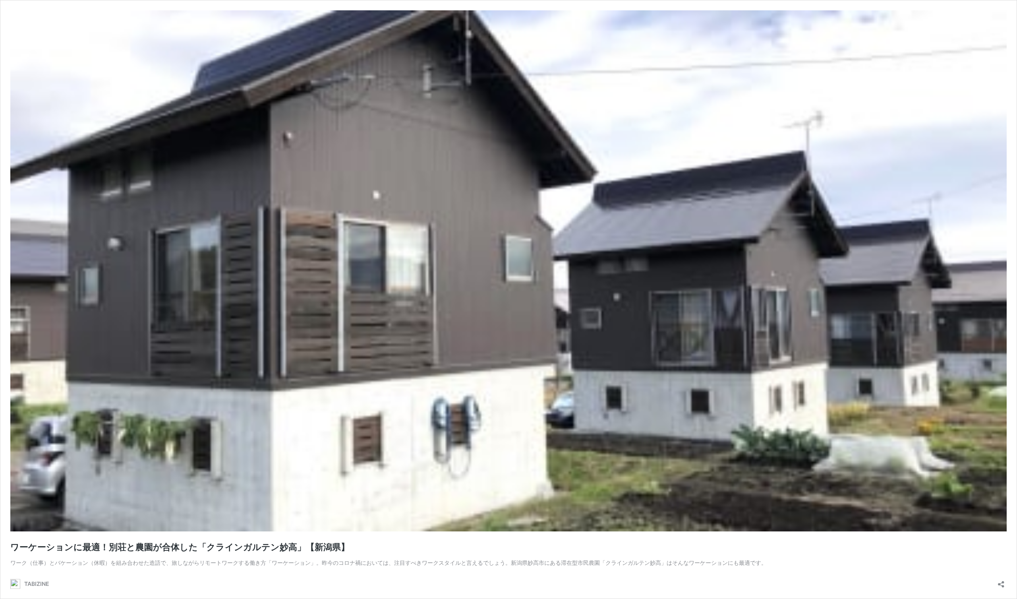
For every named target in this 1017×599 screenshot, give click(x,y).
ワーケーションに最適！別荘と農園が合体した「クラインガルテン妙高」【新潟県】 (180, 547)
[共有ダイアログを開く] (1001, 582)
